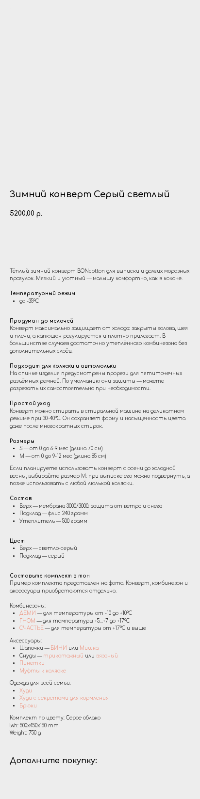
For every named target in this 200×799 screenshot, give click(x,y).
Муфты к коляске (42, 671)
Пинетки (32, 663)
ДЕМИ (28, 613)
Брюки (28, 705)
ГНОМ (27, 621)
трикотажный (63, 655)
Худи (25, 690)
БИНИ (58, 648)
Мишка (89, 648)
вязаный (107, 655)
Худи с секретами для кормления (64, 698)
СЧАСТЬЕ (31, 628)
